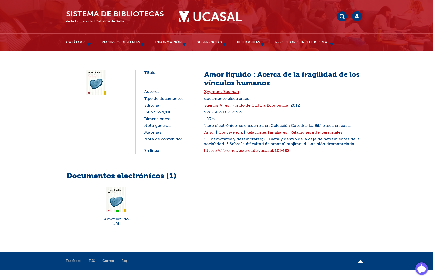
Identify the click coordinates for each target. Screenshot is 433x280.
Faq (124, 261)
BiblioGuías (248, 42)
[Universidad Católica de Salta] (210, 17)
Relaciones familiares (266, 133)
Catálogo (76, 42)
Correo (108, 261)
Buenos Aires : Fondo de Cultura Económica (246, 106)
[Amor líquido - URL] (116, 200)
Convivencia (230, 133)
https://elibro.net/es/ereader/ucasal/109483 (246, 151)
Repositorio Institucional (302, 42)
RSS (92, 261)
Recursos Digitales (121, 42)
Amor (209, 133)
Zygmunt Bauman (221, 92)
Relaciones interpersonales (316, 133)
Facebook (74, 261)
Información (168, 42)
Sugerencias (209, 42)
